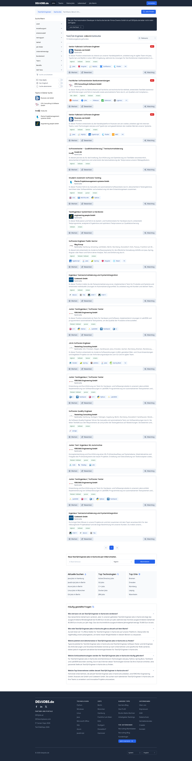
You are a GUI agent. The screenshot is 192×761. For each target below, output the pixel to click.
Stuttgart (101, 725)
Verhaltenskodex (145, 721)
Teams (60, 3)
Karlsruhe (96, 36)
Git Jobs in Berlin (74, 594)
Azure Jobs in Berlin (75, 586)
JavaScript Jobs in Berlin (76, 582)
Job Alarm (92, 3)
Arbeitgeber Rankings (126, 717)
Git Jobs (101, 582)
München (101, 709)
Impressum (143, 709)
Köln (99, 721)
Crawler (142, 725)
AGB (140, 713)
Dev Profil (122, 709)
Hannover (101, 733)
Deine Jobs (70, 3)
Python (79, 705)
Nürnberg (132, 586)
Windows (80, 709)
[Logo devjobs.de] (42, 3)
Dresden (132, 582)
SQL (78, 725)
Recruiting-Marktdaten (127, 729)
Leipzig (131, 590)
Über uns (142, 705)
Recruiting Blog (124, 733)
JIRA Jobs (101, 594)
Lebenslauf (82, 3)
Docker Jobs (103, 590)
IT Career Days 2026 (42, 723)
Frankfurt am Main (105, 717)
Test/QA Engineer (74, 36)
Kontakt (142, 729)
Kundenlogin (123, 737)
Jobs (53, 3)
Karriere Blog (123, 705)
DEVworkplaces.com (43, 719)
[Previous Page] (106, 548)
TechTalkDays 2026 (42, 727)
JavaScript (80, 733)
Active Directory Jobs (106, 578)
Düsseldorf (102, 729)
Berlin (100, 705)
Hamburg (101, 713)
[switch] (60, 80)
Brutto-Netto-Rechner (126, 713)
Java (78, 717)
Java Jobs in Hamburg (76, 578)
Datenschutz (144, 717)
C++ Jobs (101, 586)
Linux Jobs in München (76, 590)
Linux (79, 713)
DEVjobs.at (39, 715)
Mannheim (133, 594)
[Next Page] (117, 548)
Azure (79, 729)
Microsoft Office (83, 721)
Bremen (132, 578)
